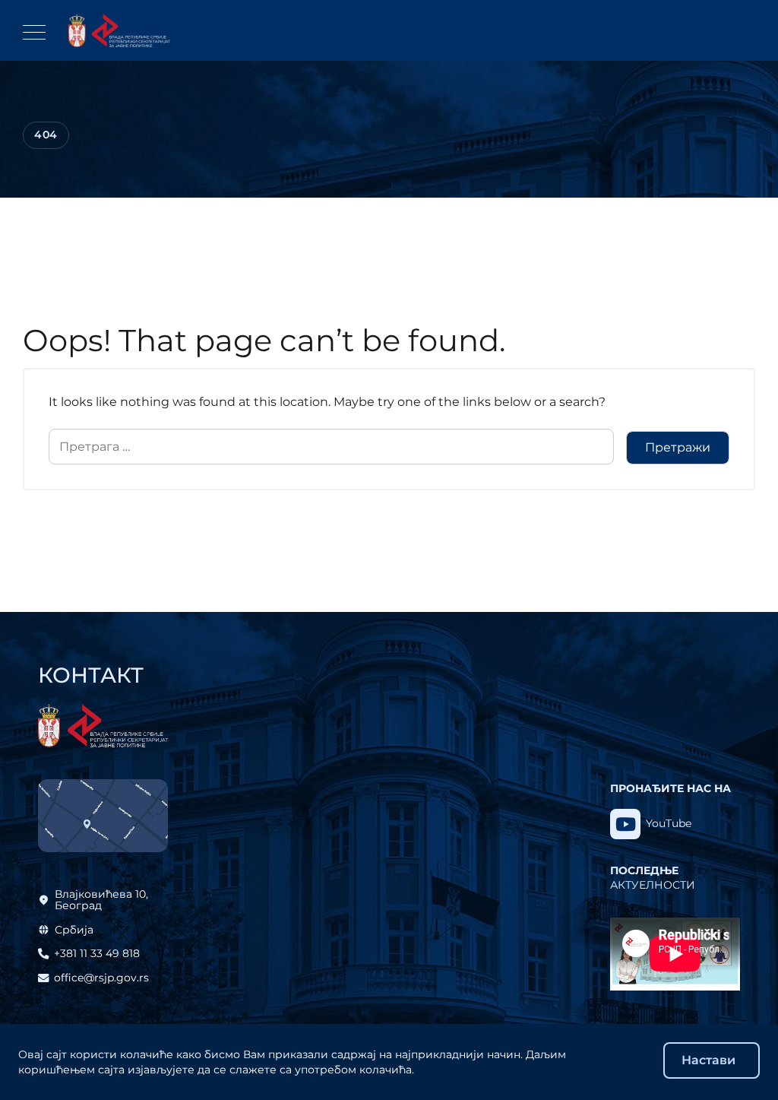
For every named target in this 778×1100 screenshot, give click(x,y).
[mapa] (103, 815)
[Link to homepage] (119, 30)
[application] (675, 954)
